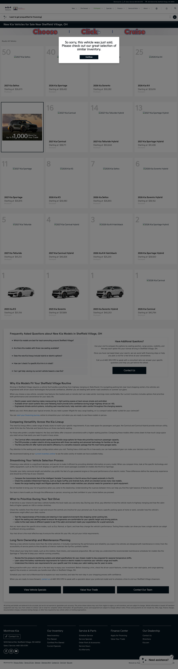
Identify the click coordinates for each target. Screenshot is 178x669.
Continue (89, 57)
